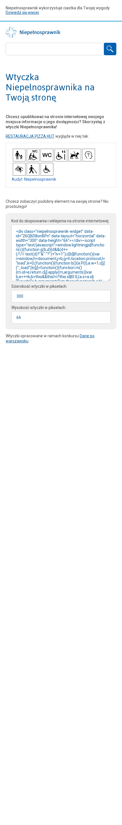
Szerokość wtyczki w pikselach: (39, 286)
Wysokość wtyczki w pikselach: (38, 307)
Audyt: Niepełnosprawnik (34, 179)
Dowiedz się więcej (22, 12)
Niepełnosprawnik (33, 32)
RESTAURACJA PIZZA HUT (30, 136)
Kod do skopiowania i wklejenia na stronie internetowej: (60, 221)
